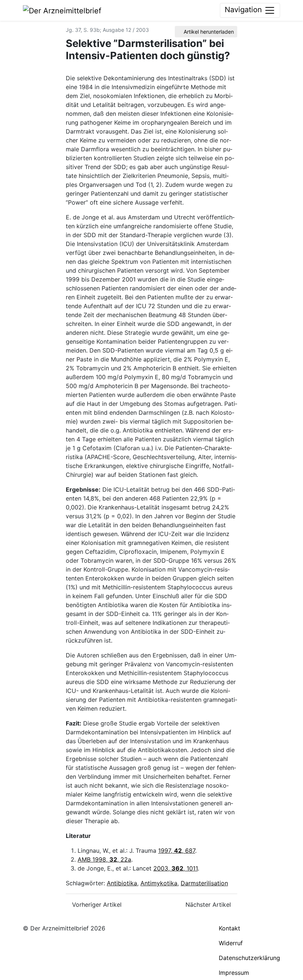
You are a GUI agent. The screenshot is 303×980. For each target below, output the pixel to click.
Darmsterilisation (204, 883)
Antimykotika (158, 883)
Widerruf (231, 943)
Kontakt (229, 928)
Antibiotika (122, 883)
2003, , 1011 (175, 868)
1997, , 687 (176, 850)
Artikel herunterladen (208, 31)
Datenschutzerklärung (249, 958)
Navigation (244, 9)
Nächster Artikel (209, 904)
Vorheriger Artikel (96, 904)
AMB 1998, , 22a (104, 859)
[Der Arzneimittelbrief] (62, 10)
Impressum (234, 972)
